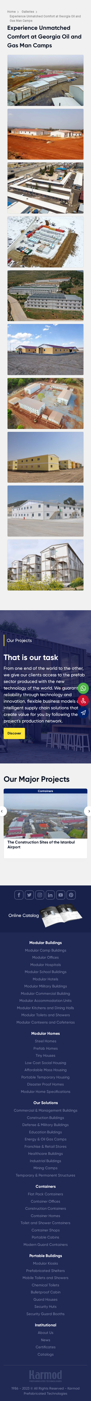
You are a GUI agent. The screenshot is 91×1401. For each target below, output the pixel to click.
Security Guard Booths (45, 1314)
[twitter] (29, 895)
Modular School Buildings (45, 972)
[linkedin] (50, 895)
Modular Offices (45, 957)
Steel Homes (45, 1041)
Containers (45, 791)
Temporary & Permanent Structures (45, 1175)
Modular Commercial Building (45, 993)
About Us (45, 1332)
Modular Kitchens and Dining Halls (45, 1008)
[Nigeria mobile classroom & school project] (45, 818)
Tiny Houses (45, 1055)
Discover (14, 733)
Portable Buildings (45, 1255)
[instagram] (39, 895)
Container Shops (46, 1230)
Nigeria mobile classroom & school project (39, 845)
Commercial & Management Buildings (45, 1110)
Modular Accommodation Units (45, 1000)
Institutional (45, 1325)
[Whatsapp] (83, 688)
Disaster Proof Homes (45, 1084)
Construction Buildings (45, 1118)
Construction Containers (45, 1208)
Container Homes (45, 1216)
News (45, 1340)
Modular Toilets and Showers (45, 1015)
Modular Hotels (45, 979)
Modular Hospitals (45, 965)
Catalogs (46, 1354)
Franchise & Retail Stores (45, 1146)
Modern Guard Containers (46, 1244)
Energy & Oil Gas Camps (45, 1139)
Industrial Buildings (45, 1161)
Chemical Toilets (45, 1285)
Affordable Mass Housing (46, 1070)
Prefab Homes (45, 1048)
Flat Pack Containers (45, 1194)
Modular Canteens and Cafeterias (46, 1022)
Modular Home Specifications (45, 1091)
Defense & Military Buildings (45, 1125)
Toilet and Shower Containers (45, 1223)
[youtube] (60, 895)
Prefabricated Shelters (45, 1271)
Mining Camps (45, 1168)
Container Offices (45, 1201)
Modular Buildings (45, 942)
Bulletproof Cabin (45, 1292)
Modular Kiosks (45, 1263)
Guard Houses (45, 1299)
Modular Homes (45, 1033)
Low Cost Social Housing (45, 1063)
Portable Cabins (45, 1237)
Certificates (46, 1347)
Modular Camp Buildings (45, 950)
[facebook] (19, 895)
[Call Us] (83, 700)
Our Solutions (45, 1102)
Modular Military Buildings (45, 986)
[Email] (83, 712)
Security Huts (45, 1306)
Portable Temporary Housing (45, 1077)
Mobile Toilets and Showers (45, 1278)
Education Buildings (45, 1132)
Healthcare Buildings (45, 1153)
